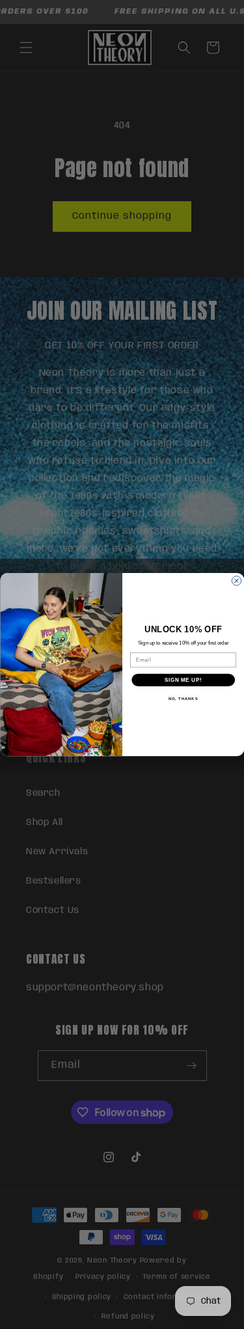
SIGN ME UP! (183, 679)
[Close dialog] (236, 580)
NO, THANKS (183, 699)
